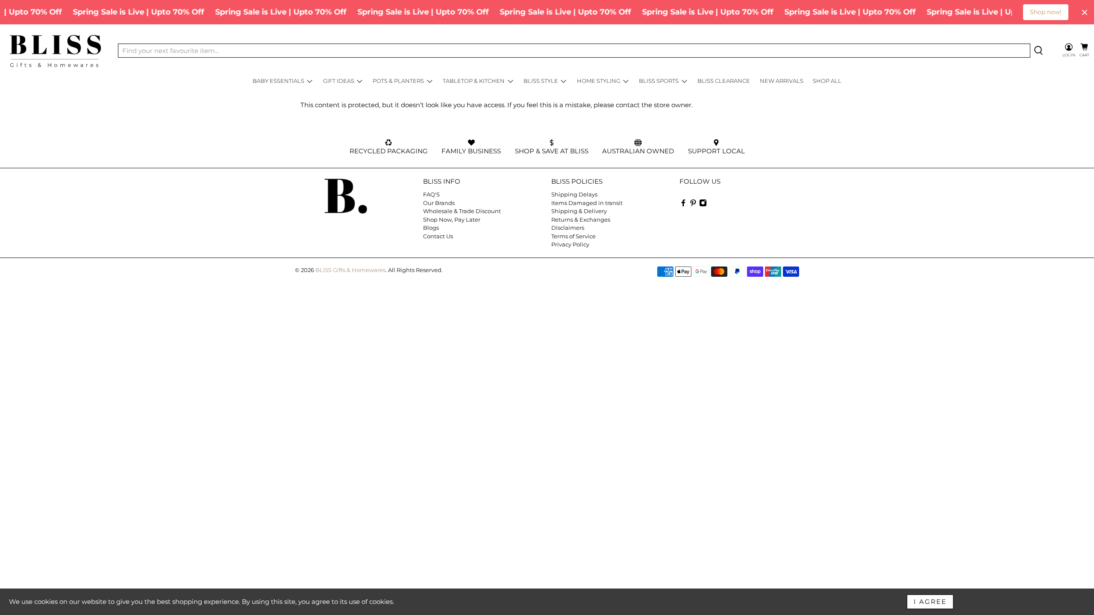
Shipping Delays (574, 194)
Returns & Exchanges (580, 219)
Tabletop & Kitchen (474, 80)
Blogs (431, 227)
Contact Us (438, 236)
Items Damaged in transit (587, 202)
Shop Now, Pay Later (451, 219)
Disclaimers (567, 227)
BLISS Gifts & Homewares (350, 270)
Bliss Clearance (723, 80)
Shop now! (1046, 12)
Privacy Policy (570, 244)
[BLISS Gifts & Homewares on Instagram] (703, 204)
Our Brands (439, 202)
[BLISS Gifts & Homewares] (55, 50)
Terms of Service (573, 236)
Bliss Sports (659, 80)
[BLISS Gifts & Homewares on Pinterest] (693, 204)
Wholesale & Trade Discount (462, 211)
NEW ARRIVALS (781, 80)
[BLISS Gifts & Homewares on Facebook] (683, 204)
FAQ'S (431, 194)
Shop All (827, 80)
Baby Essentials (278, 80)
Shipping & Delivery (579, 211)
